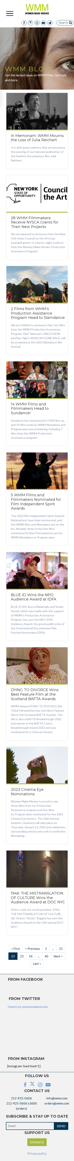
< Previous (32, 948)
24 (30, 956)
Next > (58, 956)
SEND (61, 1126)
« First (15, 948)
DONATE (37, 1142)
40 (46, 956)
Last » (37, 963)
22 (13, 956)
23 (22, 956)
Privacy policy (37, 1153)
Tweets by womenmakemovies (27, 1007)
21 (61, 948)
